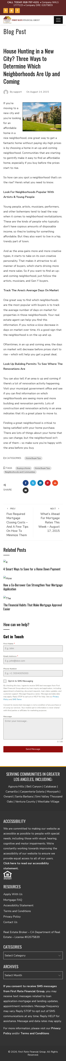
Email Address (10, 656)
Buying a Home (23, 468)
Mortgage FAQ (12, 900)
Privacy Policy (12, 916)
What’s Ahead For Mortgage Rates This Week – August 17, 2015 (49, 520)
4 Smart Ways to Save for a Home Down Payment (31, 569)
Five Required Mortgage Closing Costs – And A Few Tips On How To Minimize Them (17, 522)
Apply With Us (12, 894)
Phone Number (10, 668)
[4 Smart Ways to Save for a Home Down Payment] (5, 562)
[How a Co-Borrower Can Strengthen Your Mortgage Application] (7, 578)
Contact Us (10, 922)
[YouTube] (11, 10)
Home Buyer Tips (33, 458)
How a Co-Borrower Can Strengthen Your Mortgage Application (33, 587)
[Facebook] (17, 10)
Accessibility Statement (18, 905)
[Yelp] (5, 10)
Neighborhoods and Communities (20, 472)
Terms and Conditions (17, 911)
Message (7, 716)
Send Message (33, 749)
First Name (9, 643)
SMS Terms (17, 699)
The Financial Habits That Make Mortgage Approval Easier (32, 607)
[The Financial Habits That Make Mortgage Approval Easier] (7, 598)
